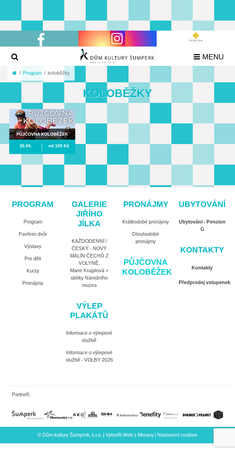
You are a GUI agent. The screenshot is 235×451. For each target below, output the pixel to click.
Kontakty (202, 267)
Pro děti (32, 258)
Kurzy (33, 270)
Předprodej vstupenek (204, 282)
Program (32, 73)
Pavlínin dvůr (33, 234)
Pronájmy (32, 283)
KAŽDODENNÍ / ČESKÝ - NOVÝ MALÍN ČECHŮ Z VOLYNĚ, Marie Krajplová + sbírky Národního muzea (89, 263)
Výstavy (32, 246)
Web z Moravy (138, 435)
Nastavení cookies (177, 435)
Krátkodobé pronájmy (145, 221)
